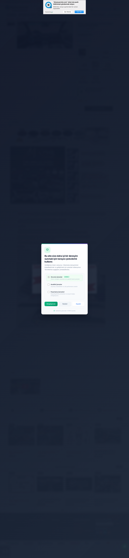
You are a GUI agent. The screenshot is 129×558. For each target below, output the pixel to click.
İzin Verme (67, 12)
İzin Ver (79, 12)
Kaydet (78, 304)
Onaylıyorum (51, 304)
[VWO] (53, 12)
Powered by (48, 12)
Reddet (64, 304)
